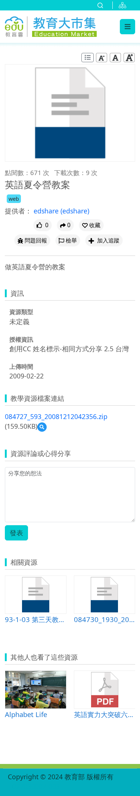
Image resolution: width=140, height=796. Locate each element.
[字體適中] (115, 58)
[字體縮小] (102, 58)
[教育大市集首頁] (51, 25)
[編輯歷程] (87, 57)
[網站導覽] (124, 5)
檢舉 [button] (71, 240)
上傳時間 (21, 366)
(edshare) (74, 210)
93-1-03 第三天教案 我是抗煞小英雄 (35, 619)
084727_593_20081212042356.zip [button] (56, 416)
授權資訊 (21, 339)
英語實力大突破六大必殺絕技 (105, 714)
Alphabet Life (26, 714)
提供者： (18, 210)
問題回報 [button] (36, 240)
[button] (91, 225)
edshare (47, 210)
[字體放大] (129, 58)
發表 (16, 532)
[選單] (127, 26)
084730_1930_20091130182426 (105, 619)
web (14, 198)
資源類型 (21, 312)
